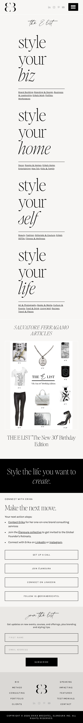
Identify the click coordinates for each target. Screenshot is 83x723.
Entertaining (24, 168)
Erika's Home (48, 165)
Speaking (66, 682)
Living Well (45, 308)
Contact (66, 704)
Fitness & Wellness (35, 238)
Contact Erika (16, 522)
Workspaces (24, 98)
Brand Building (25, 92)
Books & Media (44, 305)
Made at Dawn (41, 683)
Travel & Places (26, 311)
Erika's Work (38, 95)
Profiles (49, 95)
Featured (66, 693)
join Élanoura (41, 568)
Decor (21, 165)
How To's (35, 168)
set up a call (41, 555)
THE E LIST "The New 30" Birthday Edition (41, 440)
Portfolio (17, 698)
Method (17, 687)
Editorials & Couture (45, 235)
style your (32, 59)
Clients (17, 704)
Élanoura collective (30, 532)
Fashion (30, 235)
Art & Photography (27, 305)
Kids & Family (47, 168)
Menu (73, 7)
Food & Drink (32, 308)
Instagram (55, 542)
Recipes (55, 308)
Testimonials (66, 698)
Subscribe (41, 662)
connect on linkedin (41, 582)
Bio (17, 682)
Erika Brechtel (10, 7)
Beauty (21, 235)
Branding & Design (43, 92)
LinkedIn (40, 542)
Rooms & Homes (33, 165)
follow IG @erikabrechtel (41, 596)
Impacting (66, 687)
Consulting (17, 693)
